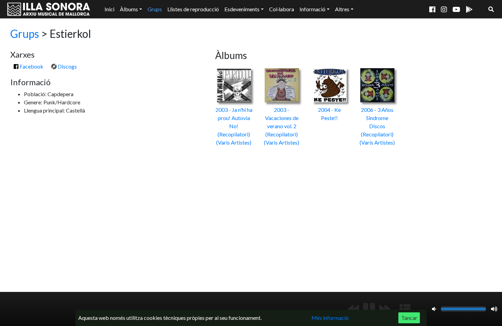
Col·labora (281, 9)
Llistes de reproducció (193, 9)
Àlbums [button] (129, 9)
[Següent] (384, 309)
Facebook (30, 66)
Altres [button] (342, 9)
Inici (109, 9)
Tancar (409, 317)
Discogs (67, 66)
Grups (155, 9)
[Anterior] (353, 309)
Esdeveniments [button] (242, 9)
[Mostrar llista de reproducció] (405, 309)
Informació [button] (312, 9)
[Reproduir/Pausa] (369, 309)
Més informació (330, 317)
